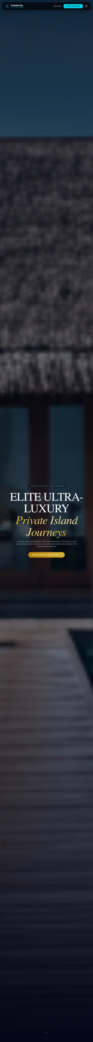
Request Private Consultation (46, 555)
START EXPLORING (73, 6)
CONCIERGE (57, 6)
